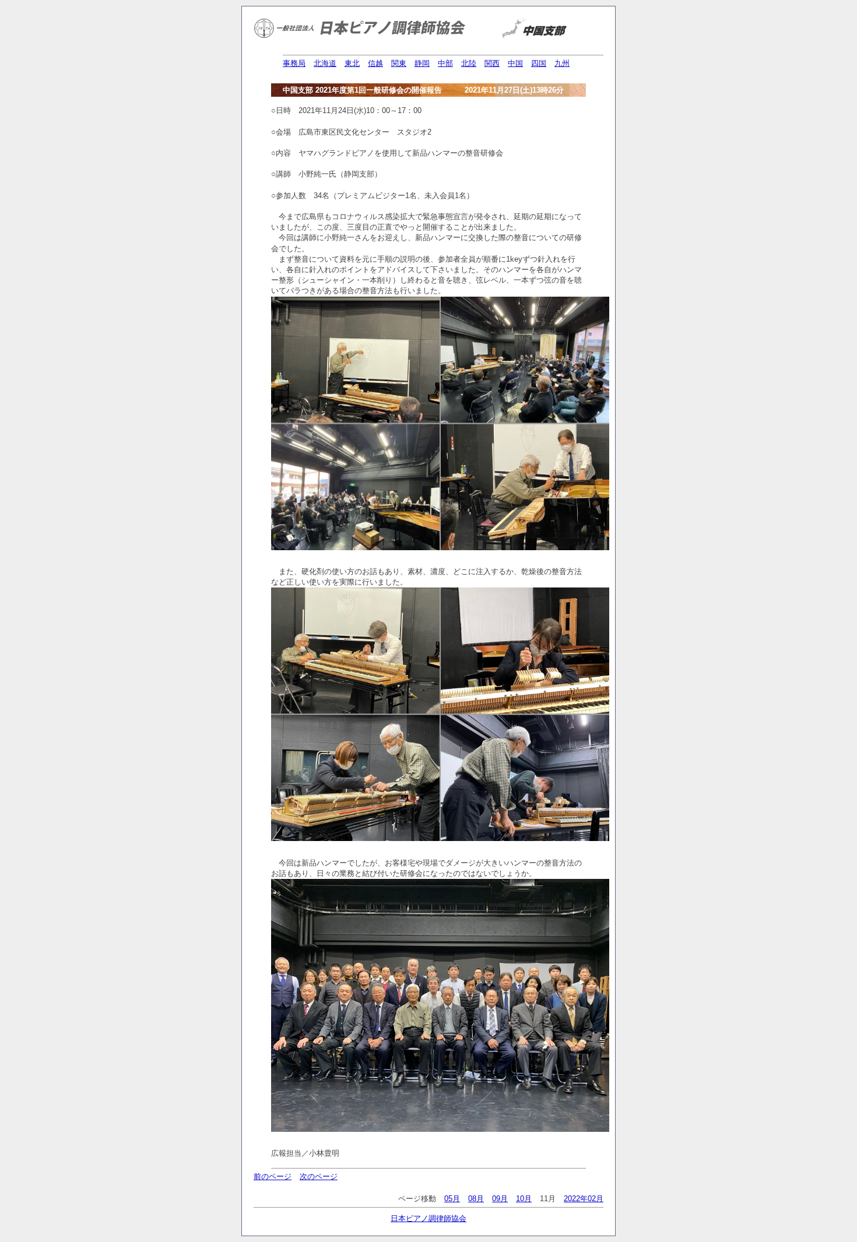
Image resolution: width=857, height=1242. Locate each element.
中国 (515, 63)
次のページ (319, 1176)
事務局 (294, 63)
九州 (562, 63)
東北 (352, 63)
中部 (445, 63)
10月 (524, 1198)
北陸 (468, 63)
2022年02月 (583, 1198)
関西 (492, 63)
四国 (538, 63)
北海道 (325, 63)
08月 (476, 1198)
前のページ (272, 1176)
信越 (375, 63)
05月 (452, 1198)
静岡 (422, 63)
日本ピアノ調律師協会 (428, 1218)
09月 (500, 1198)
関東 (398, 63)
